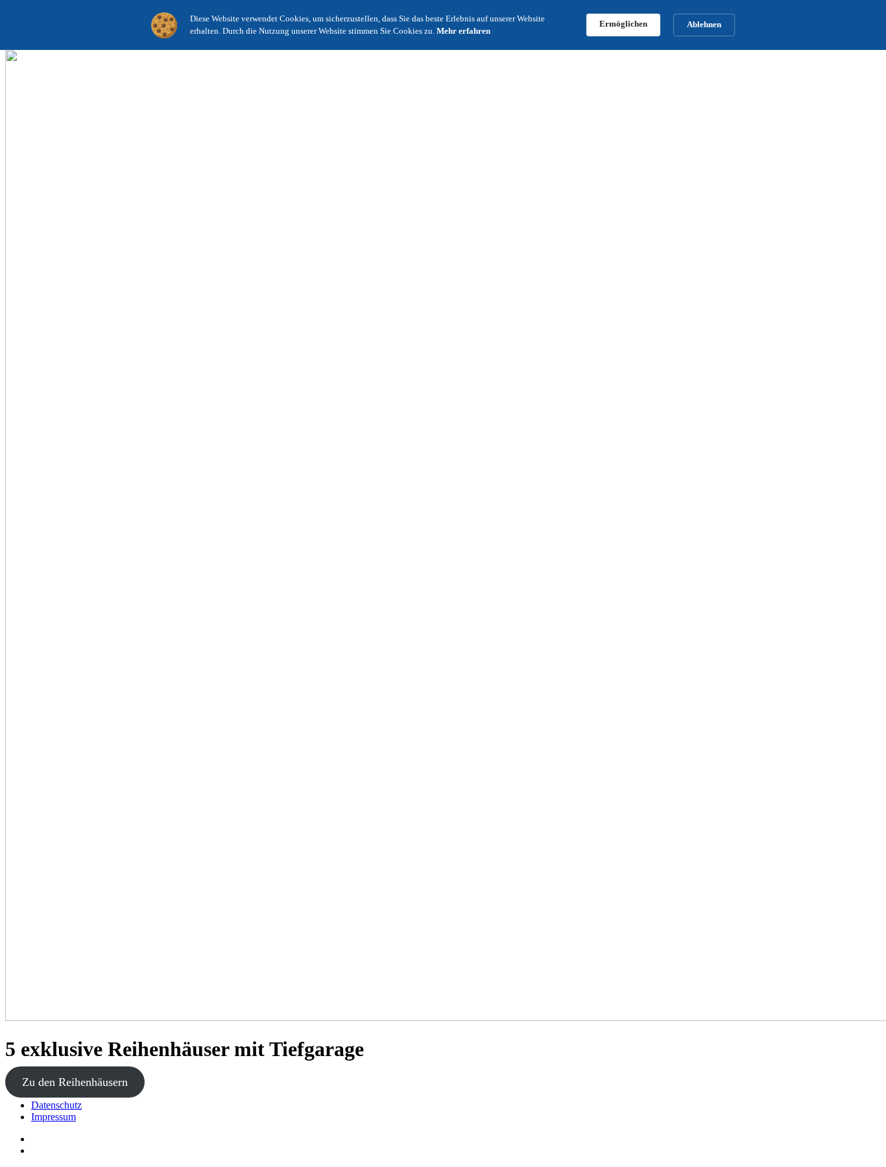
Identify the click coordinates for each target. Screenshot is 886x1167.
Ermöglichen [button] (623, 24)
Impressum (53, 1116)
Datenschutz (56, 1105)
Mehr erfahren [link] (463, 31)
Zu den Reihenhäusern (75, 1082)
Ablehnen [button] (704, 24)
